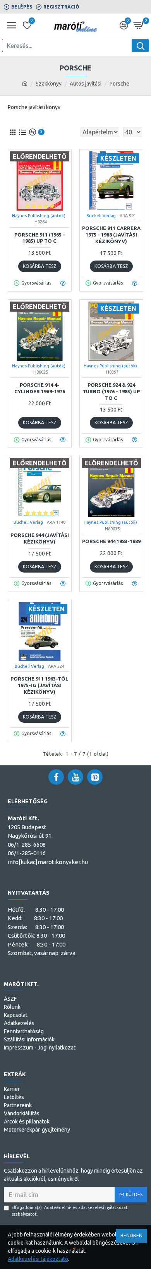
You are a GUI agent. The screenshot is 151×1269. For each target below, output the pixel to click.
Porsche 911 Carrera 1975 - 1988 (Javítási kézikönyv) (111, 234)
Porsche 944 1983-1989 (111, 541)
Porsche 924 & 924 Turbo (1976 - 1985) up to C (111, 391)
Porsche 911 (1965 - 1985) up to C (39, 238)
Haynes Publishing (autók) (38, 215)
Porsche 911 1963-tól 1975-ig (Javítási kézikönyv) (39, 685)
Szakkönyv (49, 84)
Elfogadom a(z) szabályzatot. (70, 1210)
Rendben (131, 1235)
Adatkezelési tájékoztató (38, 1259)
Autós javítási (85, 84)
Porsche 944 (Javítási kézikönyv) (39, 538)
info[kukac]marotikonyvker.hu (48, 862)
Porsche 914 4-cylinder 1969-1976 (39, 388)
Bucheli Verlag (101, 215)
